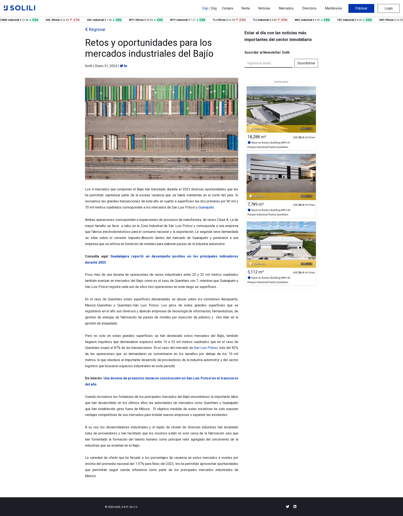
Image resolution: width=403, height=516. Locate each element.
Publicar (361, 8)
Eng (214, 8)
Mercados (286, 8)
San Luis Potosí (205, 348)
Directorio (309, 8)
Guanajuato (206, 207)
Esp (205, 8)
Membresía (333, 8)
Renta (245, 8)
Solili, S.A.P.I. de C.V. (126, 506)
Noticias (264, 8)
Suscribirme (306, 63)
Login (389, 8)
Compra (227, 8)
